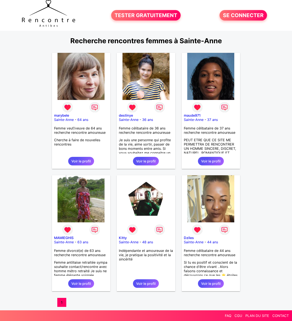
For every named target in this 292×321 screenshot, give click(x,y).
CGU (238, 316)
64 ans (82, 119)
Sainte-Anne (64, 119)
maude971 (192, 115)
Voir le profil (81, 161)
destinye (126, 115)
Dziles (189, 238)
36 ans (147, 119)
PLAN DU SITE (257, 316)
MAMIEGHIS (64, 238)
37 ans (212, 119)
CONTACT (280, 316)
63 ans (82, 242)
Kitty (123, 238)
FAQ (228, 316)
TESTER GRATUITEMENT (146, 15)
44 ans (212, 242)
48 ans (147, 242)
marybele (61, 115)
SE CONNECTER (243, 15)
